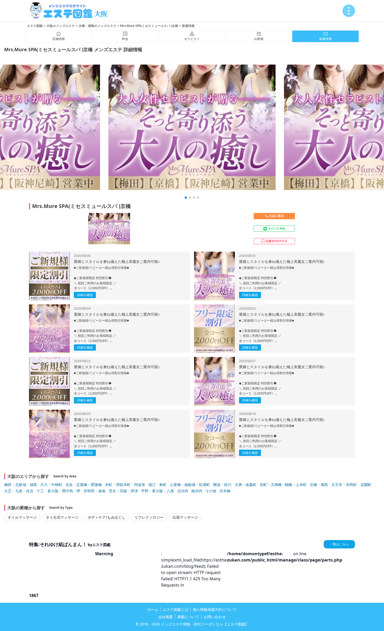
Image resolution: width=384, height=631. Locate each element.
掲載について (188, 616)
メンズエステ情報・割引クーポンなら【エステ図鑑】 (205, 624)
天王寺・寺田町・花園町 (351, 484)
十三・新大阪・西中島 (55, 490)
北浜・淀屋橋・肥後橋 (83, 484)
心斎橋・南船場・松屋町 (190, 484)
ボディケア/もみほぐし (106, 517)
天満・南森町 (246, 484)
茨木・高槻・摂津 (123, 490)
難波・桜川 (222, 484)
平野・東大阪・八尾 (157, 490)
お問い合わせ (215, 616)
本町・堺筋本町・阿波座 (125, 484)
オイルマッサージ (22, 517)
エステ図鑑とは (175, 609)
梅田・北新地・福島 (20, 484)
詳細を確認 (85, 295)
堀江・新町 (157, 484)
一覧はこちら (339, 544)
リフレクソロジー (149, 517)
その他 (210, 490)
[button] (186, 197)
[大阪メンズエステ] (71, 10)
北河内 (182, 490)
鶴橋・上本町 (296, 484)
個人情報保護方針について (215, 609)
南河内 (196, 490)
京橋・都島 (319, 484)
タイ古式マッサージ (62, 517)
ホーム (152, 609)
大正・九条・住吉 (18, 490)
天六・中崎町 (51, 484)
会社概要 (165, 616)
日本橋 (224, 490)
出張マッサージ (185, 517)
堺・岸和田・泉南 (91, 490)
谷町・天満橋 (271, 484)
